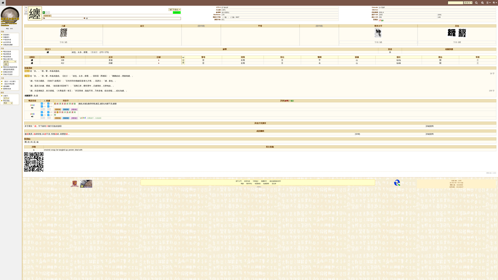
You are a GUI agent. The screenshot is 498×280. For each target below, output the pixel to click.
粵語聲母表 (7, 54)
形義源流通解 (8, 45)
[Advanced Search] (482, 2)
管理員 (259, 187)
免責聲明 (266, 183)
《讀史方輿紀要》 (9, 84)
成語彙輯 (6, 86)
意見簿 (274, 183)
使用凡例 (247, 181)
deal (76, 150)
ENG (11, 28)
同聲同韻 (57, 109)
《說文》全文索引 (9, 81)
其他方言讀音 (8, 74)
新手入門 (238, 181)
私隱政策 (258, 183)
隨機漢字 (264, 181)
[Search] (476, 3)
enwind (47, 150)
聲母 (5, 69)
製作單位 (249, 183)
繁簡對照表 (7, 89)
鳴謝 (242, 183)
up (66, 150)
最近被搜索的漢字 (275, 181)
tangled (62, 150)
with (80, 150)
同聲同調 (74, 109)
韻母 (8, 69)
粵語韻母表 (7, 57)
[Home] (3, 3)
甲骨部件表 (7, 40)
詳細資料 (430, 126)
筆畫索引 (6, 37)
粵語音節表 (7, 51)
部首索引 (6, 35)
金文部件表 (7, 42)
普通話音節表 (8, 72)
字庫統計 (255, 181)
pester (71, 150)
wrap (53, 150)
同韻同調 (65, 109)
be (57, 150)
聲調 (12, 69)
